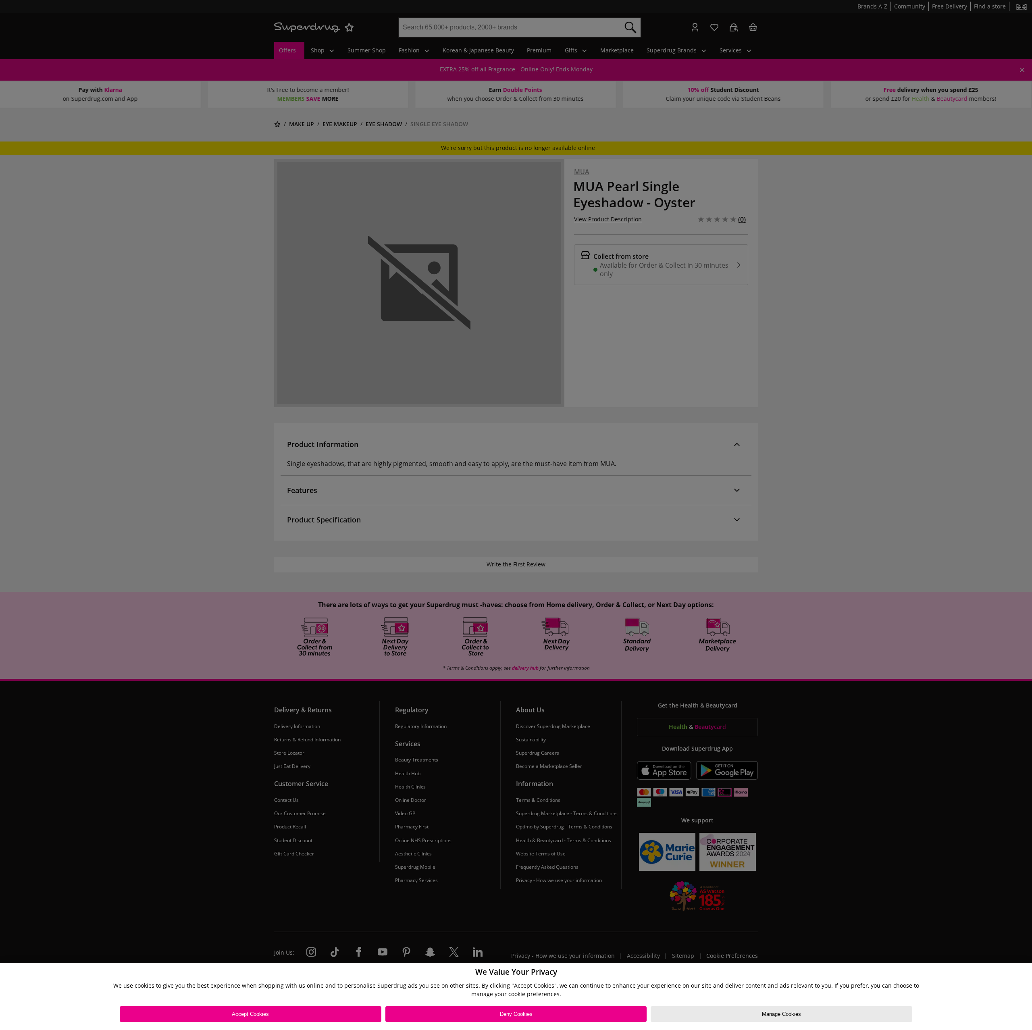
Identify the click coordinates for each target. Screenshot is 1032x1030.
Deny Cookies (516, 1014)
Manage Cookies (781, 1014)
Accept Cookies (250, 1014)
